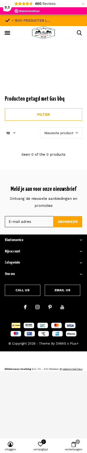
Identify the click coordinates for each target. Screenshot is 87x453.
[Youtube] (62, 307)
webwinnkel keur (73, 369)
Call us (22, 290)
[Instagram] (37, 307)
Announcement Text (43, 72)
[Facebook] (25, 307)
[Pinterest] (50, 307)
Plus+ (74, 343)
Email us (62, 290)
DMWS (61, 343)
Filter (43, 114)
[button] (7, 33)
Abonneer (68, 221)
